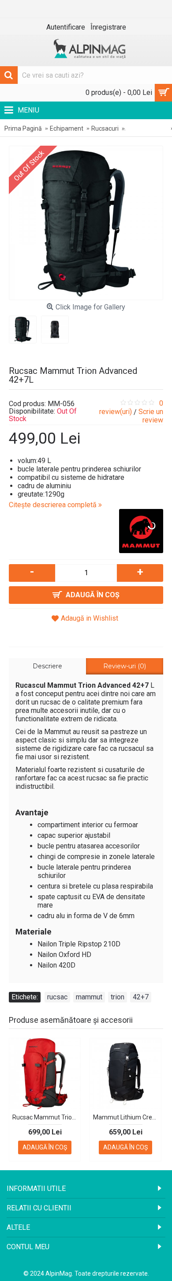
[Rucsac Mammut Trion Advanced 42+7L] (86, 223)
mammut (89, 997)
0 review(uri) (131, 407)
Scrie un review (150, 415)
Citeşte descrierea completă (53, 505)
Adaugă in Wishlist (89, 618)
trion (117, 997)
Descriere (47, 666)
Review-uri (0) (124, 666)
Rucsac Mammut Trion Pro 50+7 (46, 1117)
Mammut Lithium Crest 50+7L (127, 1117)
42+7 (141, 997)
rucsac (57, 997)
